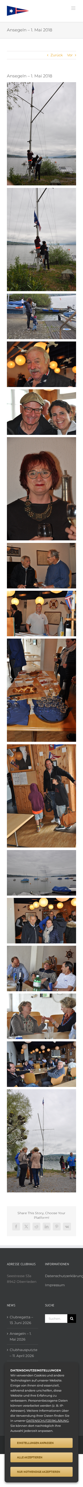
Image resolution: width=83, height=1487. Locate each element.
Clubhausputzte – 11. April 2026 (23, 1353)
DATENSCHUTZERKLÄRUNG (47, 1420)
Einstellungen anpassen (35, 1443)
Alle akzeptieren (29, 1457)
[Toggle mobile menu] (73, 8)
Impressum (55, 1285)
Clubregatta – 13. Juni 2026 (21, 1320)
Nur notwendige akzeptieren (38, 1472)
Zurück (56, 55)
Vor (70, 55)
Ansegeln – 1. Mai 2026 (20, 1336)
